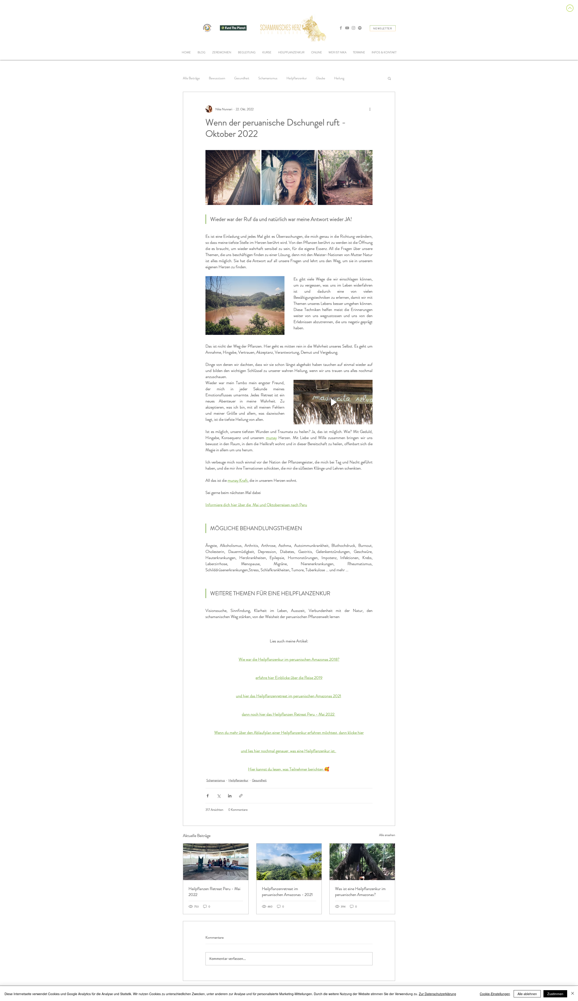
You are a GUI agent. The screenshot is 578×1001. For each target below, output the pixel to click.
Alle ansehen (387, 835)
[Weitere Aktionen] (370, 109)
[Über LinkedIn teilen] (230, 796)
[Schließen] (572, 993)
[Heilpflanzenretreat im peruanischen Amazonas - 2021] (289, 862)
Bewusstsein (217, 78)
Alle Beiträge (191, 78)
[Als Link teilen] (241, 796)
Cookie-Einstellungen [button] (495, 994)
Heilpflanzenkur (297, 78)
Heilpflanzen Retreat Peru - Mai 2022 (214, 892)
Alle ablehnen (527, 994)
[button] (247, 52)
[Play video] (333, 402)
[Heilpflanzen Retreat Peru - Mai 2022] (215, 862)
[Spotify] (359, 28)
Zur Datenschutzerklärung (437, 994)
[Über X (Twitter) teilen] (219, 796)
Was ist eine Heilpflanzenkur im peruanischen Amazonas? (360, 892)
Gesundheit (241, 78)
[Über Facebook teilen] (207, 796)
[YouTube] (347, 28)
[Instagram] (353, 28)
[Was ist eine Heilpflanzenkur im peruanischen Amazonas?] (362, 862)
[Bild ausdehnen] (232, 177)
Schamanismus (267, 78)
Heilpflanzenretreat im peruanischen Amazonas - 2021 (287, 892)
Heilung (339, 78)
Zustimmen (555, 994)
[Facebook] (340, 28)
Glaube (320, 78)
